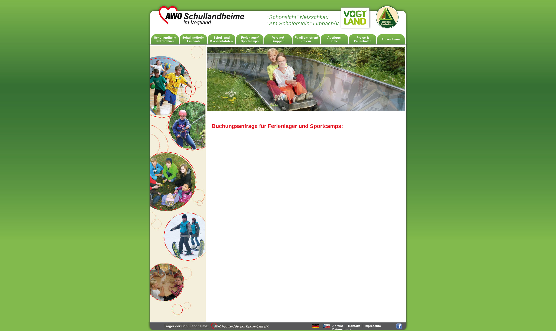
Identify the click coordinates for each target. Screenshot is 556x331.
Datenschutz (341, 329)
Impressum (372, 326)
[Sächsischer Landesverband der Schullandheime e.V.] (387, 27)
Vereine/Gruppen (278, 39)
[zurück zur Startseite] (202, 25)
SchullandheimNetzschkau (165, 39)
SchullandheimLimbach (193, 39)
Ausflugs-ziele (334, 39)
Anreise (338, 326)
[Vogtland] (355, 26)
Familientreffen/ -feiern (306, 39)
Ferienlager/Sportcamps (250, 39)
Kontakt (354, 326)
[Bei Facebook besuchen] (399, 328)
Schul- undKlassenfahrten (221, 39)
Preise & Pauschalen (362, 39)
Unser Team (391, 39)
